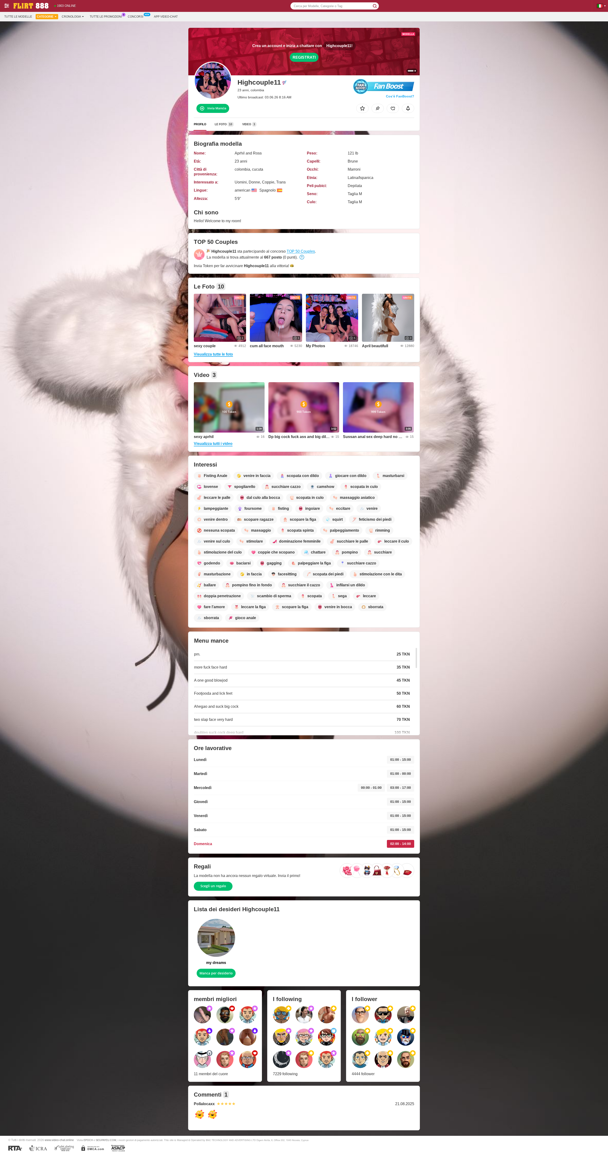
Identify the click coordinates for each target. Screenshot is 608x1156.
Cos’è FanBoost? (400, 96)
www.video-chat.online (59, 1140)
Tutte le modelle (18, 16)
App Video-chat (166, 16)
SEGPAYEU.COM (106, 1140)
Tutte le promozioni (106, 16)
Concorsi (135, 16)
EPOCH (88, 1140)
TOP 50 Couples (301, 251)
